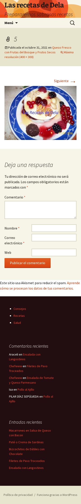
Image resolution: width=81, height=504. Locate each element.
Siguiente (65, 81)
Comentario (14, 197)
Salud (17, 323)
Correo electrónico (14, 240)
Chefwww (15, 366)
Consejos (20, 309)
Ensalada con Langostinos (26, 468)
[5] (40, 112)
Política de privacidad (18, 495)
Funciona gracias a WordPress (57, 495)
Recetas (19, 316)
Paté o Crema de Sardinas (26, 442)
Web (7, 252)
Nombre (12, 228)
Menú (8, 22)
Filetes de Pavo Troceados (27, 461)
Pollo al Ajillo (26, 389)
